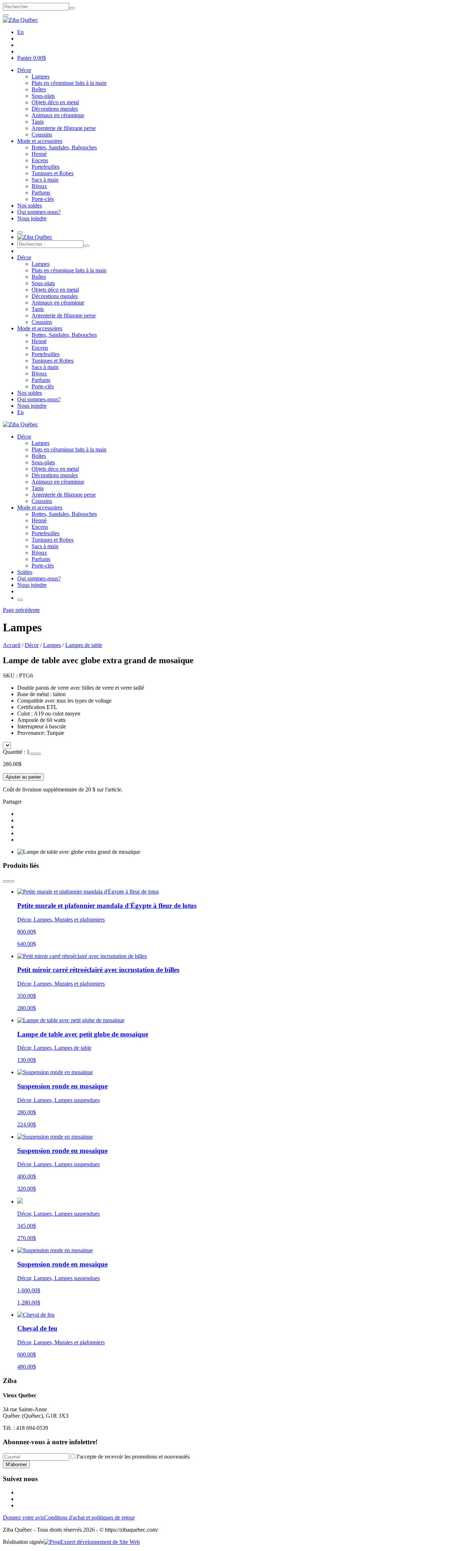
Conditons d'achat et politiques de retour (89, 1517)
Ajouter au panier (23, 777)
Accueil (11, 645)
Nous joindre (32, 218)
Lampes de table (83, 645)
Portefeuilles (46, 167)
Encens (40, 160)
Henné (39, 154)
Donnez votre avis (23, 1517)
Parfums (41, 193)
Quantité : (15, 752)
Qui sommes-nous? (39, 212)
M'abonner (16, 1464)
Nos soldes (29, 205)
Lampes (40, 76)
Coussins (42, 134)
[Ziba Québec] (20, 20)
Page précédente (21, 610)
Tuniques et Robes (53, 173)
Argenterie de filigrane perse (64, 128)
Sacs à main (45, 180)
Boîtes (39, 89)
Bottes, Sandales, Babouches (64, 147)
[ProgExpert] (92, 1542)
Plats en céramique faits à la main (69, 83)
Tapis (38, 122)
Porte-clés (43, 199)
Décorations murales (55, 109)
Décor (24, 70)
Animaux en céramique (58, 115)
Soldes (24, 572)
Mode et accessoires (39, 141)
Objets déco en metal (55, 102)
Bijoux (39, 186)
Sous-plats (43, 96)
